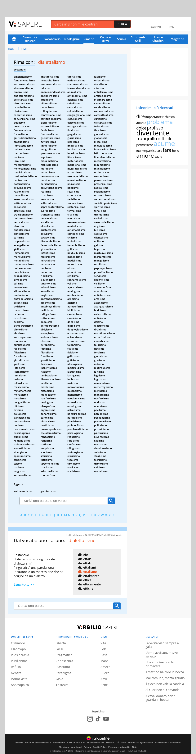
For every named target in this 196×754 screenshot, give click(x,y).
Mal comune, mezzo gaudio (165, 678)
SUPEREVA (175, 743)
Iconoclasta (19, 679)
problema (160, 122)
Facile (60, 649)
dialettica (84, 580)
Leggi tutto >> (24, 584)
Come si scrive (105, 39)
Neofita (16, 673)
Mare (104, 661)
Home (14, 39)
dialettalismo (87, 572)
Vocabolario (52, 39)
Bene (104, 685)
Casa (103, 655)
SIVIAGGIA (133, 743)
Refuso (16, 667)
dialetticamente (89, 584)
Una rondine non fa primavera (159, 664)
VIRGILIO (29, 743)
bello (175, 150)
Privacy (87, 747)
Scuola (121, 39)
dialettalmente (88, 576)
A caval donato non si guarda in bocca (160, 698)
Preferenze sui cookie (119, 747)
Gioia (59, 679)
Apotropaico (20, 685)
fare (167, 150)
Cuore (104, 673)
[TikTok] (98, 719)
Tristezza (62, 685)
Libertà (61, 643)
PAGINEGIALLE (43, 743)
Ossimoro (18, 643)
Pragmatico (64, 655)
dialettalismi (87, 567)
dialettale (84, 559)
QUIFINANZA (147, 743)
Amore (105, 667)
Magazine (177, 39)
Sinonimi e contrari (30, 39)
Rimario (88, 39)
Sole (103, 649)
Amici (104, 679)
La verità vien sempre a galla (162, 645)
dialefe (83, 555)
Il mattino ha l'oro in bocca (164, 672)
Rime (24, 49)
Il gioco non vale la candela (164, 684)
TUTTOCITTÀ (112, 743)
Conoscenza (64, 661)
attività (141, 123)
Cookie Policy (100, 747)
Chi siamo (64, 747)
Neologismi (72, 39)
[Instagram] (90, 719)
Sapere (30, 24)
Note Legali (76, 747)
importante (153, 117)
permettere (144, 145)
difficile (165, 138)
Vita (103, 643)
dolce (141, 128)
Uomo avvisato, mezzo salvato (161, 654)
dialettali (84, 563)
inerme (141, 150)
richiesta (168, 117)
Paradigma (63, 673)
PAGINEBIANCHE (95, 743)
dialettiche (85, 588)
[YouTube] (106, 719)
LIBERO (19, 743)
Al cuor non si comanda (162, 690)
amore (145, 155)
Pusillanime (19, 661)
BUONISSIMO (162, 743)
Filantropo (18, 649)
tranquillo (146, 138)
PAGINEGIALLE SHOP (64, 743)
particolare (154, 150)
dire (140, 116)
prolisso (155, 128)
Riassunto (63, 667)
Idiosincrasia (20, 655)
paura (158, 156)
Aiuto (134, 747)
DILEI (123, 743)
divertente (152, 133)
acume (164, 143)
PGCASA (80, 743)
